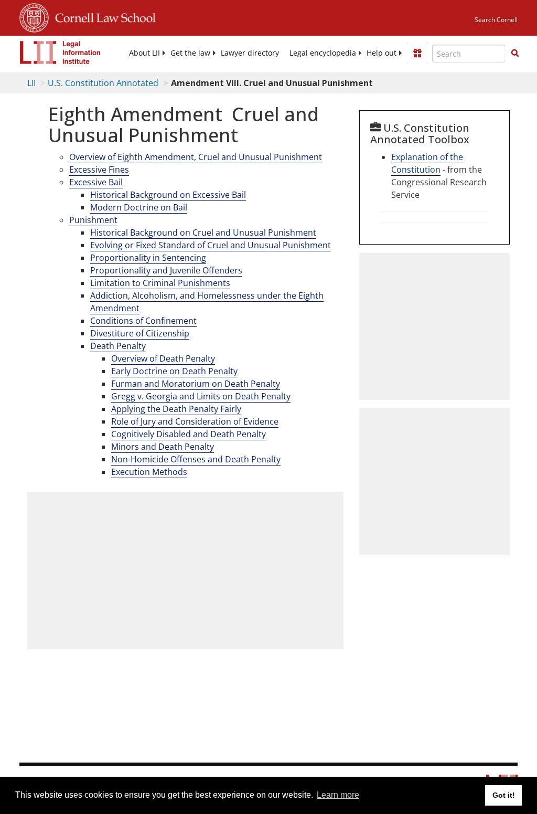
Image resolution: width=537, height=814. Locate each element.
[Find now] (515, 53)
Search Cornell (496, 19)
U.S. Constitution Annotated (103, 83)
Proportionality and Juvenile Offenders (166, 270)
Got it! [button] (503, 795)
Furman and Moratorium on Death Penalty (195, 383)
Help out (381, 53)
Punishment (93, 220)
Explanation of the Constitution (427, 163)
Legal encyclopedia (322, 53)
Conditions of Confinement (143, 320)
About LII (144, 53)
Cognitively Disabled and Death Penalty (188, 434)
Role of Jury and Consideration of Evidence (194, 421)
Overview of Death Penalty (163, 358)
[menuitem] (144, 53)
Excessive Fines (99, 169)
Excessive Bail (96, 182)
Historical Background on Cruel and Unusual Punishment (203, 232)
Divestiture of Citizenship (139, 333)
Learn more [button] (338, 794)
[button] (515, 53)
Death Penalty (118, 346)
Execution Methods (149, 472)
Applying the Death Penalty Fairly (176, 409)
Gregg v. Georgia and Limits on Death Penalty (201, 396)
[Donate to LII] (417, 53)
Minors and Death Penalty (162, 446)
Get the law (190, 53)
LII (31, 83)
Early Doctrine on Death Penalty (174, 371)
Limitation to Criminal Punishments (160, 283)
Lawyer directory (250, 53)
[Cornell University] (34, 16)
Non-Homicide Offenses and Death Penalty (196, 459)
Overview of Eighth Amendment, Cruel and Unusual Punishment (195, 157)
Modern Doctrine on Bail (138, 207)
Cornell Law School (102, 16)
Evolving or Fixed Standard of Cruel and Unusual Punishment (210, 245)
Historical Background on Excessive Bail (168, 194)
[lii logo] (60, 52)
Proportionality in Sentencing (148, 257)
